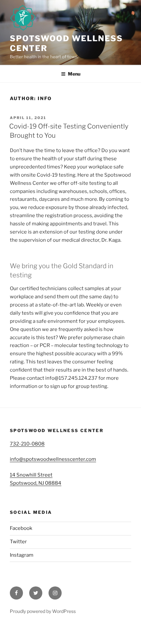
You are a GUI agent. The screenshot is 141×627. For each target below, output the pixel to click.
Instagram (21, 555)
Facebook (21, 528)
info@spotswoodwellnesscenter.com (53, 459)
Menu (74, 74)
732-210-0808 (27, 444)
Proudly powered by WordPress (43, 611)
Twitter (18, 542)
